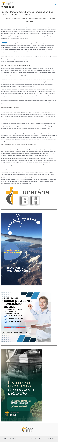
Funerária (4, 42)
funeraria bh (7, 6)
